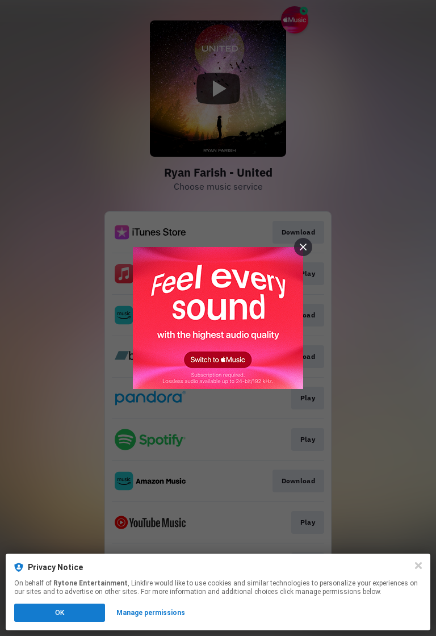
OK (59, 613)
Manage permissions (150, 613)
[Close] (418, 565)
